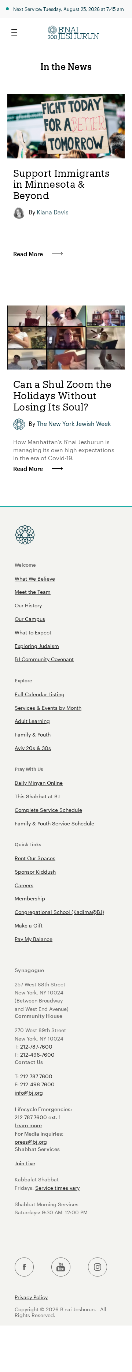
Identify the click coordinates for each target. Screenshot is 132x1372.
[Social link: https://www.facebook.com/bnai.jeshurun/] (24, 1267)
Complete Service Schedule (48, 810)
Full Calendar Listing (40, 694)
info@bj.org (29, 1093)
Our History (28, 605)
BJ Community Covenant (44, 659)
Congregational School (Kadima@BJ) (59, 912)
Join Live (25, 1163)
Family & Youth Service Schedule (54, 823)
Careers (24, 885)
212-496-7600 (37, 1055)
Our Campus (30, 619)
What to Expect (33, 632)
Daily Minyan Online (39, 783)
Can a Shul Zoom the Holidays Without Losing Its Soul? (62, 395)
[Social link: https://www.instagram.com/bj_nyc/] (97, 1267)
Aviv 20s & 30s (33, 748)
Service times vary (57, 1188)
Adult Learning (32, 721)
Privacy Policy (31, 1297)
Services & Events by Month (48, 708)
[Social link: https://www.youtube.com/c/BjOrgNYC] (60, 1267)
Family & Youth (33, 734)
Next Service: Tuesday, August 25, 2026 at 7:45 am (68, 9)
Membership (30, 898)
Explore (23, 680)
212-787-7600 (36, 1046)
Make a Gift (29, 925)
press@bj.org (31, 1142)
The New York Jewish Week (74, 423)
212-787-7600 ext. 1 (38, 1117)
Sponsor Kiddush (35, 872)
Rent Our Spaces (35, 858)
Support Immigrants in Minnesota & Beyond (61, 184)
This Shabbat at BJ (37, 796)
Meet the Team (33, 592)
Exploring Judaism (37, 646)
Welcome (25, 564)
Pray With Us (29, 769)
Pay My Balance (33, 939)
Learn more (28, 1125)
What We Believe (35, 579)
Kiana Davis (53, 212)
